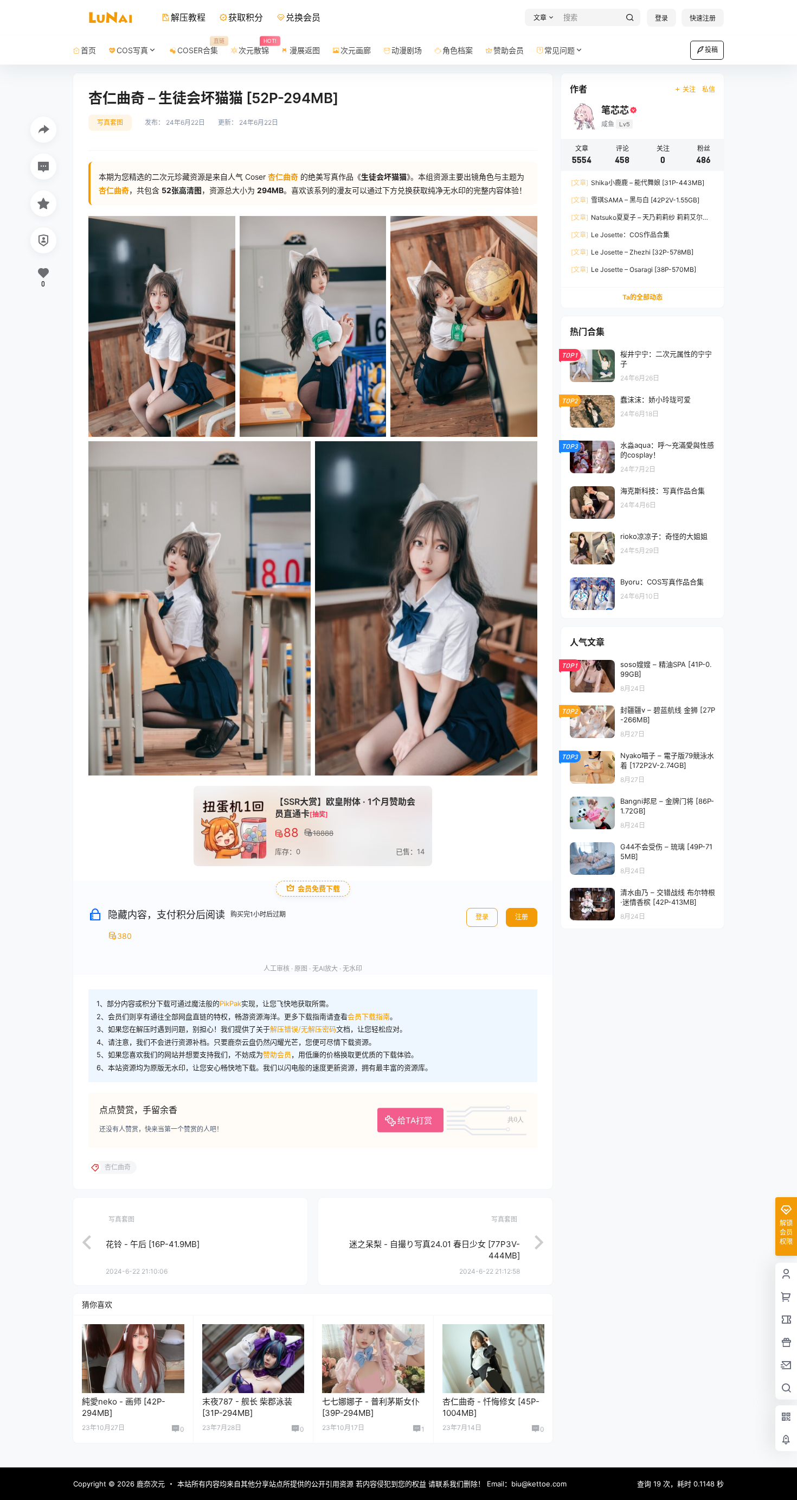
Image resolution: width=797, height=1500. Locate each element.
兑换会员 (303, 17)
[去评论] (43, 167)
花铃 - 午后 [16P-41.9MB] (153, 1244)
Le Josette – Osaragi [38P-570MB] (633, 269)
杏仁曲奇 (114, 190)
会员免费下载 (319, 889)
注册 (521, 917)
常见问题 (559, 50)
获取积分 (245, 17)
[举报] (43, 240)
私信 (708, 89)
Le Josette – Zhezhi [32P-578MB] (632, 252)
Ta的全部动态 (642, 297)
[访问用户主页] (133, 1358)
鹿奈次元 (149, 1483)
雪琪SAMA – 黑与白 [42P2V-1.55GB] (635, 200)
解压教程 (188, 17)
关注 (689, 89)
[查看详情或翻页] (81, 1241)
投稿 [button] (711, 50)
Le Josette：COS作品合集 (620, 235)
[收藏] (43, 203)
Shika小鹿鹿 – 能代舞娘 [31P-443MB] (637, 183)
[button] (542, 17)
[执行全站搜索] (630, 18)
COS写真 (132, 50)
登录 (661, 18)
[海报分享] (43, 130)
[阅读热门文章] (642, 365)
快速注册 (703, 18)
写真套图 (110, 122)
